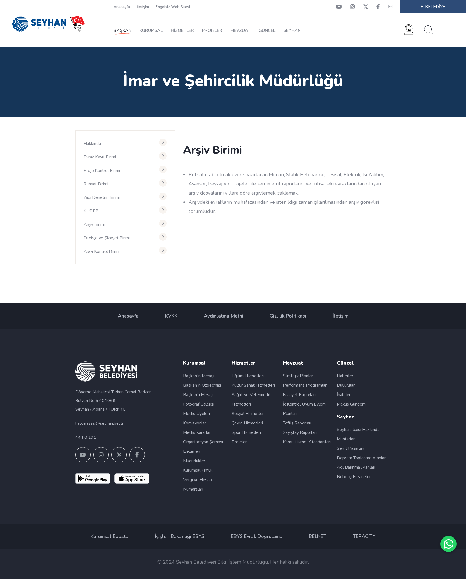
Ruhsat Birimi (96, 184)
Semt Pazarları (350, 448)
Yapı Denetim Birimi (102, 197)
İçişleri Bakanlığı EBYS (179, 536)
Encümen (191, 451)
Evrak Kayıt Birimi (100, 157)
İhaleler (344, 395)
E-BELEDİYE (432, 7)
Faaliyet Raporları (299, 395)
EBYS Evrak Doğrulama (256, 536)
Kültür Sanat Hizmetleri (253, 385)
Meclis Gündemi (351, 404)
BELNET (317, 536)
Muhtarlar (346, 439)
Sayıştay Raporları (300, 432)
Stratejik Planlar (298, 376)
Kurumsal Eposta (109, 536)
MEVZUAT (240, 30)
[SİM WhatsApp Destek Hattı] (448, 544)
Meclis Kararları (197, 432)
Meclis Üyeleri (196, 414)
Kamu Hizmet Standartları (307, 442)
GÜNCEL (267, 30)
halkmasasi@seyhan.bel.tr (99, 423)
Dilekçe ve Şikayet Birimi (107, 238)
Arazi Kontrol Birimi (101, 251)
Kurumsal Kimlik (198, 470)
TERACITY (364, 536)
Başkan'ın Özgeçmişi (202, 385)
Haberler (345, 376)
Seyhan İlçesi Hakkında (358, 429)
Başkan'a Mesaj (198, 395)
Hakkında (92, 144)
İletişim (143, 6)
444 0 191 (85, 437)
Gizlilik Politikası (288, 316)
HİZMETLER (182, 30)
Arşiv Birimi (94, 224)
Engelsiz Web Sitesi (173, 6)
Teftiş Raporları (297, 423)
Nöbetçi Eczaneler (354, 477)
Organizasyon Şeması (203, 442)
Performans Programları (305, 385)
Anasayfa (122, 6)
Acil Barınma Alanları (356, 467)
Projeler (239, 442)
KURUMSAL (151, 30)
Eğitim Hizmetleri (248, 376)
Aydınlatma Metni (223, 316)
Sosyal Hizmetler (248, 414)
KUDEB (91, 211)
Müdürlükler (194, 461)
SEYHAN (292, 30)
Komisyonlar (194, 423)
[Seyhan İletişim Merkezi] (408, 31)
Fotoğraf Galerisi (198, 404)
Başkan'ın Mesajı (198, 376)
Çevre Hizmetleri (247, 423)
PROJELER (212, 30)
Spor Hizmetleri (246, 432)
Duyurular (346, 385)
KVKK (171, 316)
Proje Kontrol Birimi (102, 170)
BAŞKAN (122, 30)
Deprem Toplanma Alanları (361, 458)
